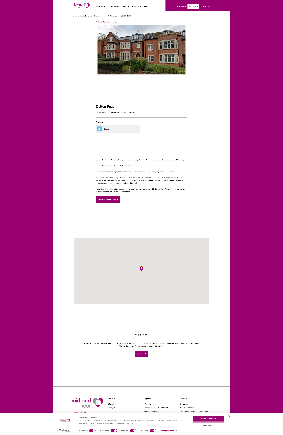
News (125, 6)
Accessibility (181, 6)
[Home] (81, 6)
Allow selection (208, 425)
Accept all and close (208, 418)
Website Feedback (187, 408)
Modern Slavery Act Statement (156, 408)
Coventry (113, 16)
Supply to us (112, 408)
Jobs (146, 6)
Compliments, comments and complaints (195, 411)
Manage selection (167, 431)
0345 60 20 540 (80, 412)
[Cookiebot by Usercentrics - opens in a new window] (64, 430)
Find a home (100, 6)
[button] (141, 268)
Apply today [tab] (141, 334)
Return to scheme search (107, 22)
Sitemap (111, 404)
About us (136, 6)
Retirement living (99, 16)
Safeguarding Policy (151, 411)
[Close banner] (229, 416)
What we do (148, 404)
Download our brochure (107, 199)
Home (74, 16)
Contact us (206, 6)
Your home (114, 6)
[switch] (114, 430)
